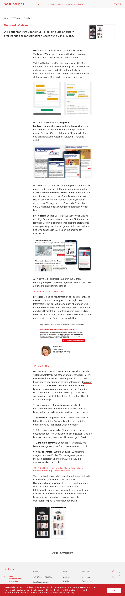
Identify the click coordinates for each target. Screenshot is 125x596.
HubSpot (50, 4)
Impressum (86, 577)
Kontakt (60, 4)
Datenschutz (87, 581)
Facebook (66, 577)
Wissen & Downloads (74, 4)
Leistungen (39, 4)
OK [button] (113, 590)
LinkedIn (65, 581)
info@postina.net (40, 582)
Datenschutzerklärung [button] (62, 592)
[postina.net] (14, 4)
